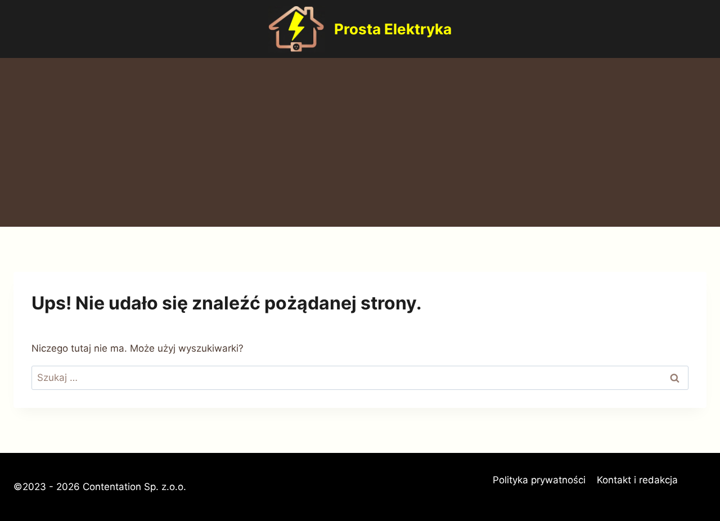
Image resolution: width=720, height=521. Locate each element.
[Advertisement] (360, 142)
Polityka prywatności (539, 480)
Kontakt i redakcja (637, 480)
